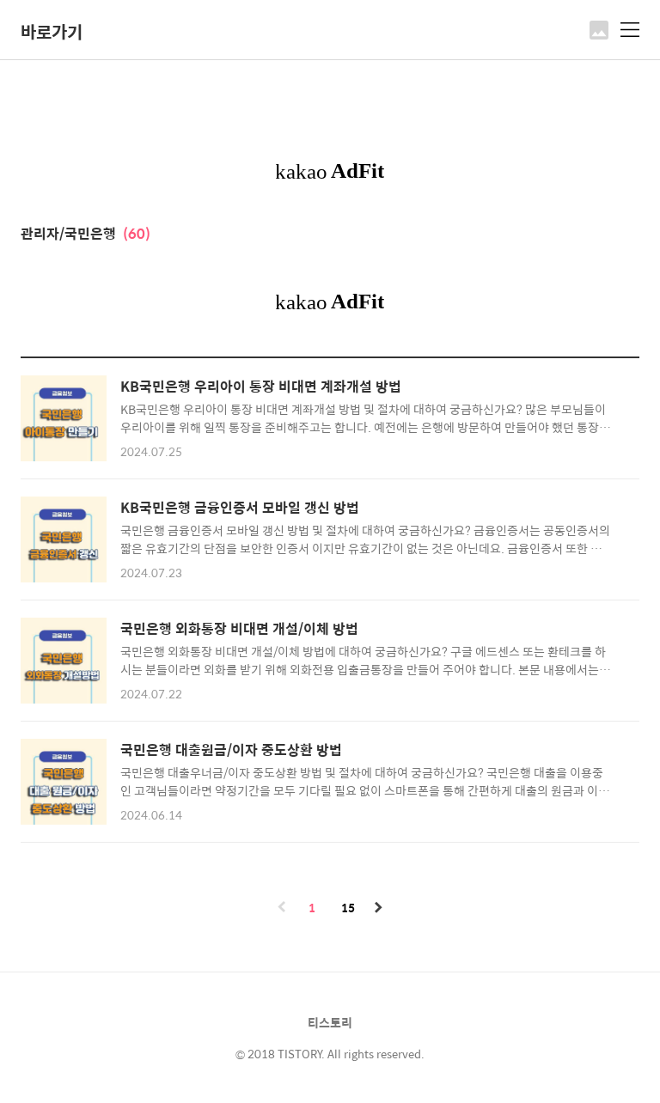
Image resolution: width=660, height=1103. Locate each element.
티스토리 (330, 1022)
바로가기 (51, 31)
